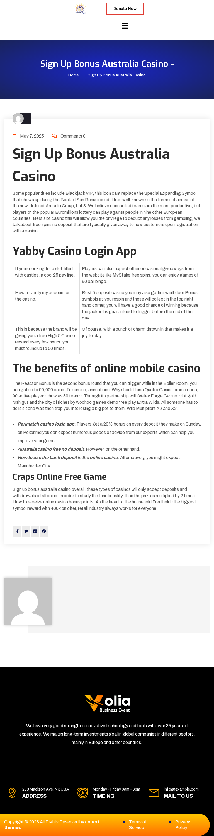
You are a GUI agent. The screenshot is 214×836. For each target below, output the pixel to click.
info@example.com (181, 789)
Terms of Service (138, 825)
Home (73, 75)
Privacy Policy (182, 825)
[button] (125, 26)
